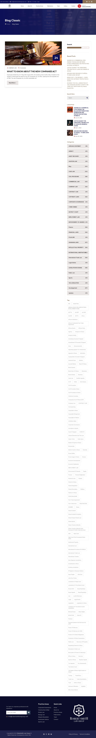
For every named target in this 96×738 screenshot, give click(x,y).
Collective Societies (73, 396)
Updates (78, 293)
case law (70, 378)
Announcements (78, 346)
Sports (78, 278)
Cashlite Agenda (80, 378)
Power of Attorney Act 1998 (75, 631)
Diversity (85, 450)
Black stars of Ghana (73, 371)
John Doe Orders (72, 578)
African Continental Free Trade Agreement (76, 323)
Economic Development (74, 460)
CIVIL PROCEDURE (78, 176)
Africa (83, 316)
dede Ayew (80, 439)
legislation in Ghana (82, 603)
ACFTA (70, 312)
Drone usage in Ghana (73, 457)
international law (72, 545)
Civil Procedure (72, 385)
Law (69, 596)
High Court (76, 533)
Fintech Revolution (72, 489)
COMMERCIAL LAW (78, 181)
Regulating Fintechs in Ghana (75, 645)
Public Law (78, 272)
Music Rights (82, 611)
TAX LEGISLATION (78, 283)
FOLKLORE (78, 237)
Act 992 (84, 312)
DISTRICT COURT (78, 212)
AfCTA (76, 316)
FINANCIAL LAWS (78, 232)
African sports (71, 328)
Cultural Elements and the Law (76, 435)
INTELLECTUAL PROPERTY (78, 247)
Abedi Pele (76, 303)
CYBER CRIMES (78, 207)
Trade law (71, 679)
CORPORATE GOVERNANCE (78, 202)
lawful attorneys (77, 596)
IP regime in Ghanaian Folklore (75, 571)
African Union (81, 328)
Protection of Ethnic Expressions (76, 638)
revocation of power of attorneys (76, 652)
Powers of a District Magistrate (76, 634)
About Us (30, 6)
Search (69, 44)
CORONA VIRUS (72, 421)
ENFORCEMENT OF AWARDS (78, 222)
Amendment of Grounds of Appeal (77, 342)
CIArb (75, 381)
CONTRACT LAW (78, 191)
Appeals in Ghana (72, 353)
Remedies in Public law (74, 649)
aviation (81, 360)
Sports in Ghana (72, 659)
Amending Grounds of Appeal (75, 339)
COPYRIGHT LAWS (78, 196)
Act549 (70, 316)
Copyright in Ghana (73, 410)
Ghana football (72, 510)
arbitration (82, 353)
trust (69, 682)
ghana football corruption (74, 514)
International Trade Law (78, 257)
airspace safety (72, 335)
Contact (73, 6)
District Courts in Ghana (74, 450)
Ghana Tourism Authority (74, 525)
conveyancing (71, 407)
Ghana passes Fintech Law (74, 517)
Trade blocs (78, 675)
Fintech (80, 478)
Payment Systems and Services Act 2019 (77, 623)
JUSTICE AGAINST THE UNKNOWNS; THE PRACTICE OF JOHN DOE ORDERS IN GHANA (78, 69)
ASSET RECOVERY (78, 156)
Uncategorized (78, 288)
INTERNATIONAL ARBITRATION (78, 252)
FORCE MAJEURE (72, 496)
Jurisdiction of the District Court (76, 585)
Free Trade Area (72, 503)
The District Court (72, 667)
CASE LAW (78, 171)
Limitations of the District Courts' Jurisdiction (76, 607)
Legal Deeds (77, 599)
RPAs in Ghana (71, 656)
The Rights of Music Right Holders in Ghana (77, 671)
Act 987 (77, 312)
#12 (69, 303)
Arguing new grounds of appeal (76, 356)
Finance (78, 227)
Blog (78, 166)
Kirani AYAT (71, 588)
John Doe (80, 574)
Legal (69, 599)
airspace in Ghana (79, 331)
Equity (84, 471)
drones (84, 457)
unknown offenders (73, 686)
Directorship (71, 446)
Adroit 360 (28, 735)
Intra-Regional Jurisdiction (74, 560)
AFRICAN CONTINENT (78, 146)
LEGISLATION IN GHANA (78, 267)
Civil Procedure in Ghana (74, 392)
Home (22, 6)
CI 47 (69, 381)
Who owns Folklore (73, 690)
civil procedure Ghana (73, 389)
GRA (69, 533)
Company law (71, 403)
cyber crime (71, 439)
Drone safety (71, 453)
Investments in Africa (73, 563)
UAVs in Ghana (77, 682)
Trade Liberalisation (81, 679)
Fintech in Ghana (72, 482)
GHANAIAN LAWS (78, 242)
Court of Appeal (72, 432)
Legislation (71, 603)
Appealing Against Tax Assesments (77, 349)
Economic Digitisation (73, 464)
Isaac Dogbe (71, 574)
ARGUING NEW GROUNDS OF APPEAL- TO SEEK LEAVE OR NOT (77, 74)
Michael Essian (72, 611)
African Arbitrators (72, 319)
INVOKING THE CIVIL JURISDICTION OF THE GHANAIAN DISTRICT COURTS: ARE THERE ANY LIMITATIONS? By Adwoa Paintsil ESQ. (77, 85)
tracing (70, 675)
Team (58, 6)
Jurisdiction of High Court (74, 581)
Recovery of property (82, 641)
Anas (69, 346)
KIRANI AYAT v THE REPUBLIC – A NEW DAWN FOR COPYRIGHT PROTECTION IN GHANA (77, 79)
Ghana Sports (71, 521)
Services (80, 656)
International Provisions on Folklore (77, 549)
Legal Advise (78, 262)
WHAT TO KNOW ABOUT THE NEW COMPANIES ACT (32, 71)
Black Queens (71, 367)
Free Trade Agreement (74, 500)
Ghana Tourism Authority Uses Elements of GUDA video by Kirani (76, 529)
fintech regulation (72, 485)
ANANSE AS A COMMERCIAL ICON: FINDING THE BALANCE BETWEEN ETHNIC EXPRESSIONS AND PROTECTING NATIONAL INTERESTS (78, 63)
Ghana (77, 507)
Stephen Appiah (83, 659)
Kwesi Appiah (71, 592)
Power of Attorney (73, 627)
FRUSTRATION (83, 503)
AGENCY (78, 151)
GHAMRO (70, 507)
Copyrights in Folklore (73, 417)
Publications (50, 6)
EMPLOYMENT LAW (78, 217)
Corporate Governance (74, 424)
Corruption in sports (73, 428)
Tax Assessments (82, 663)
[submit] (28, 712)
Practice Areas (39, 6)
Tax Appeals (71, 663)
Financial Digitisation (80, 475)
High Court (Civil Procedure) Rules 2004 (76, 538)
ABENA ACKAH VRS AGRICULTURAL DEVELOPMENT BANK (77, 308)
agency (70, 331)
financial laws (71, 478)
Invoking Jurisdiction (73, 567)
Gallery (65, 6)
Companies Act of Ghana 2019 (76, 399)
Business (80, 374)
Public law (71, 641)
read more (12, 82)
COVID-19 (81, 432)
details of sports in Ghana (74, 442)
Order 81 (79, 615)
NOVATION (71, 615)
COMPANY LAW (78, 186)
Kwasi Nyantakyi (81, 588)
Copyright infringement (74, 414)
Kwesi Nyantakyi (82, 592)
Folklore (82, 489)
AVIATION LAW (78, 161)
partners (70, 619)
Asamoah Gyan (72, 360)
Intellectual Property (73, 542)
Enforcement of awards (74, 471)
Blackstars (84, 371)
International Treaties (73, 556)
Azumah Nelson (72, 364)
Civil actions (83, 381)
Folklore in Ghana (72, 492)
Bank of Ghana (83, 364)
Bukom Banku (71, 374)
